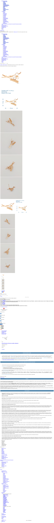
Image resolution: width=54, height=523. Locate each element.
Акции (2, 29)
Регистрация (3, 521)
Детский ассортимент (6, 37)
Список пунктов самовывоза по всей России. (8, 359)
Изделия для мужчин (5, 9)
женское (4, 304)
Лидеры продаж (4, 514)
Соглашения (3, 464)
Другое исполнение (4, 330)
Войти (2, 520)
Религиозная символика (6, 5)
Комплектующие (4, 458)
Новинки (3, 513)
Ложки (4, 489)
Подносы (4, 487)
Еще (2, 24)
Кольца (4, 39)
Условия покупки (4, 27)
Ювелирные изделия (4, 471)
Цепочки (4, 8)
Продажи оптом (4, 26)
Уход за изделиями (4, 333)
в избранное (3, 290)
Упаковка (4, 10)
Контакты (3, 466)
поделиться (3, 291)
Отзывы (3, 517)
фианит (4, 302)
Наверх (1, 469)
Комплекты (4, 4)
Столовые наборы (5, 484)
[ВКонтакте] (2, 292)
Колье (4, 7)
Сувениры (4, 3)
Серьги (4, 2)
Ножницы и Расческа (4, 306)
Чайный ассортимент (6, 486)
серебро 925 (4, 300)
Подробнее (3, 349)
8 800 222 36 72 (2, 30)
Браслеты (3, 451)
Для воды (4, 485)
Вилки (4, 488)
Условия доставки (4, 331)
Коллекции (3, 11)
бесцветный (3, 303)
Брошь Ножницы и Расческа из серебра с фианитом (10, 343)
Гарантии (3, 332)
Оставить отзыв (2, 377)
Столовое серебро (4, 25)
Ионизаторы (4, 490)
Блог (2, 28)
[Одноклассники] (3, 292)
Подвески (4, 35)
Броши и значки (5, 1)
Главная (1, 64)
